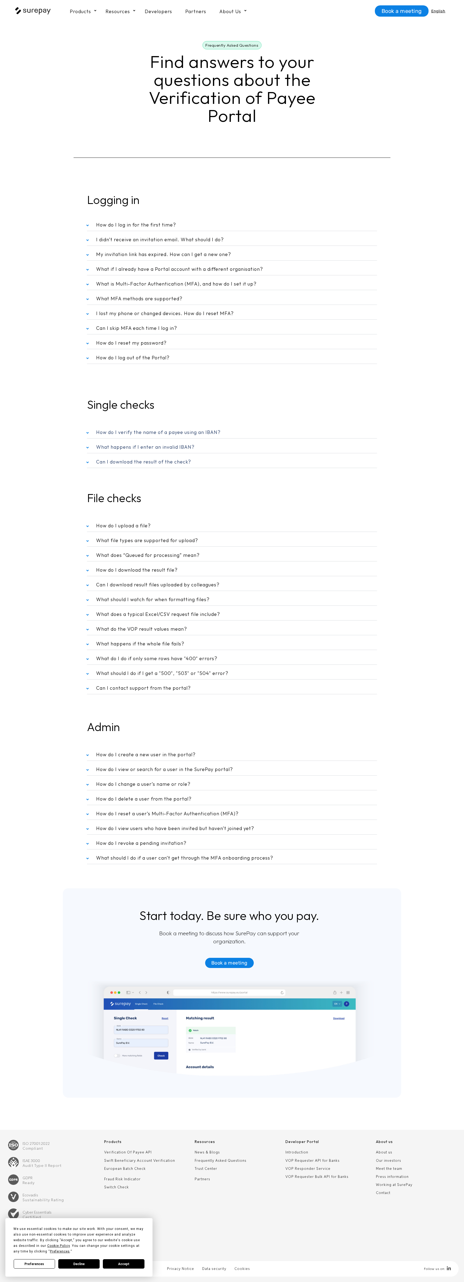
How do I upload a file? (123, 526)
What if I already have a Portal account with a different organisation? (179, 269)
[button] (232, 45)
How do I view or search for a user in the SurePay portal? (164, 769)
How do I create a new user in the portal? (145, 754)
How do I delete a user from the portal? (143, 799)
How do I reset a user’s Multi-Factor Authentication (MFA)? (167, 813)
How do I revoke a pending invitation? (141, 843)
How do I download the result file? (136, 570)
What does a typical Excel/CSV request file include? (158, 614)
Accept (123, 1264)
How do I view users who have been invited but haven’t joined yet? (175, 828)
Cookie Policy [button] (58, 1246)
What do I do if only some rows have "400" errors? (156, 658)
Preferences (34, 1264)
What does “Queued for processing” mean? (148, 555)
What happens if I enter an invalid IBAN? (145, 447)
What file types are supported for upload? (147, 540)
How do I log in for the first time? (136, 225)
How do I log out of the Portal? (132, 358)
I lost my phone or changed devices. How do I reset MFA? (165, 313)
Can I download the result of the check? (143, 462)
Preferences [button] (60, 1251)
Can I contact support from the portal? (143, 688)
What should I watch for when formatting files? (152, 599)
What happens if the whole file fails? (140, 644)
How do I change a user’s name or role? (143, 784)
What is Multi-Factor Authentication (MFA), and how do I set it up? (176, 284)
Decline (79, 1264)
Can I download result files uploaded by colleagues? (157, 585)
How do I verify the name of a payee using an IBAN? (158, 432)
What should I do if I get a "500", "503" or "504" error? (162, 673)
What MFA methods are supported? (139, 298)
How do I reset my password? (131, 343)
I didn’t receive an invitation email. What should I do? (160, 239)
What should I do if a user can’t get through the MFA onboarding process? (184, 858)
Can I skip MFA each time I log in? (136, 328)
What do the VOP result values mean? (141, 629)
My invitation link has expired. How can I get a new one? (163, 254)
